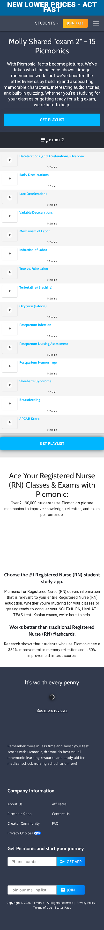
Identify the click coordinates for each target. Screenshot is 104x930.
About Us (14, 804)
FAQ (55, 823)
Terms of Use (42, 907)
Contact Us (61, 813)
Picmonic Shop (19, 813)
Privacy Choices (20, 833)
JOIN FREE (75, 23)
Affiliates (59, 804)
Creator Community (23, 823)
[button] (52, 544)
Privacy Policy (86, 903)
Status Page (63, 907)
